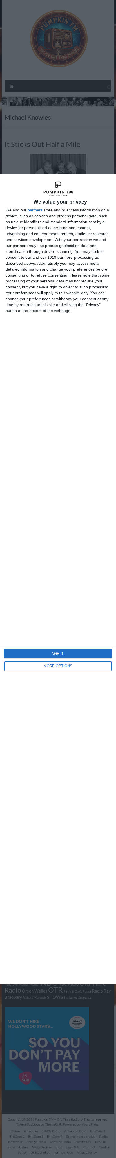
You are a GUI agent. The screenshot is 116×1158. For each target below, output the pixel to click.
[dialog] (58, 579)
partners (35, 210)
